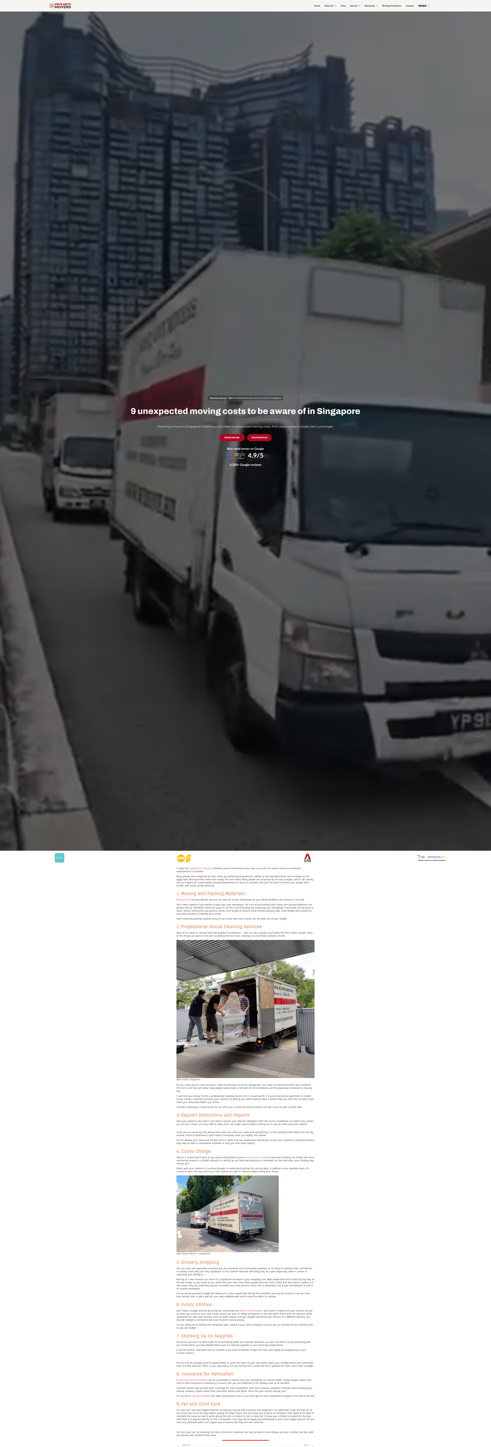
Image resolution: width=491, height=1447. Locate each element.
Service (353, 5)
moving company (201, 1396)
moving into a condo (256, 1157)
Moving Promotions (391, 5)
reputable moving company (193, 1380)
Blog (231, 398)
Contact (410, 5)
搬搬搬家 (422, 5)
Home (317, 5)
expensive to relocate (200, 868)
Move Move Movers (218, 398)
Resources (370, 5)
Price (343, 5)
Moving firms (183, 899)
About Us (329, 5)
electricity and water (251, 1310)
